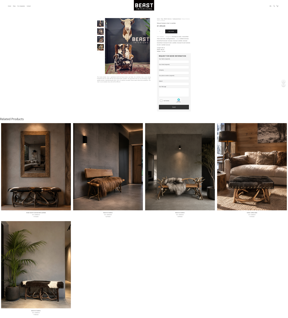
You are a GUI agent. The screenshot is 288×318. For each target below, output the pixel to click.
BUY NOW (171, 31)
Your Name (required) (164, 59)
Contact (29, 6)
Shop (14, 6)
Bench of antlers (108, 212)
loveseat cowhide (177, 40)
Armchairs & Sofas (177, 36)
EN (270, 6)
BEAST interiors (168, 19)
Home (9, 6)
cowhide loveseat (184, 38)
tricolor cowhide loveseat (163, 45)
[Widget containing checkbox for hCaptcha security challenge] (170, 100)
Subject (161, 81)
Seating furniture (177, 19)
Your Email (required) (164, 64)
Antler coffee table (252, 212)
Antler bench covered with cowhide (36, 212)
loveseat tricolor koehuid (183, 42)
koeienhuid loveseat (162, 40)
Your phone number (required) (166, 75)
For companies (21, 6)
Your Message (162, 86)
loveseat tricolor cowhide (169, 42)
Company (161, 70)
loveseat (170, 40)
